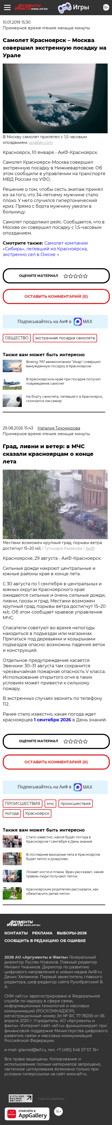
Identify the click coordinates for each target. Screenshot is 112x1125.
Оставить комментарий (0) (56, 296)
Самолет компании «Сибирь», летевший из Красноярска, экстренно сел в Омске (45, 249)
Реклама (42, 933)
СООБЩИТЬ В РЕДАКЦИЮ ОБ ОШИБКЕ (45, 940)
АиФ (90, 548)
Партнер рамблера (51, 1098)
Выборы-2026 (72, 933)
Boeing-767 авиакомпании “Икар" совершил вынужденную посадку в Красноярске (63, 364)
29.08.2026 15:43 (18, 428)
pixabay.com (41, 142)
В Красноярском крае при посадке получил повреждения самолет (63, 381)
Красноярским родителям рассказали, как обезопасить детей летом (62, 891)
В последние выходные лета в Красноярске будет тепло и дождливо (63, 856)
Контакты (16, 933)
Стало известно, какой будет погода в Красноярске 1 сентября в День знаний (59, 839)
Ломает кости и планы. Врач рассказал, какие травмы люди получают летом (65, 874)
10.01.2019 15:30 (16, 22)
